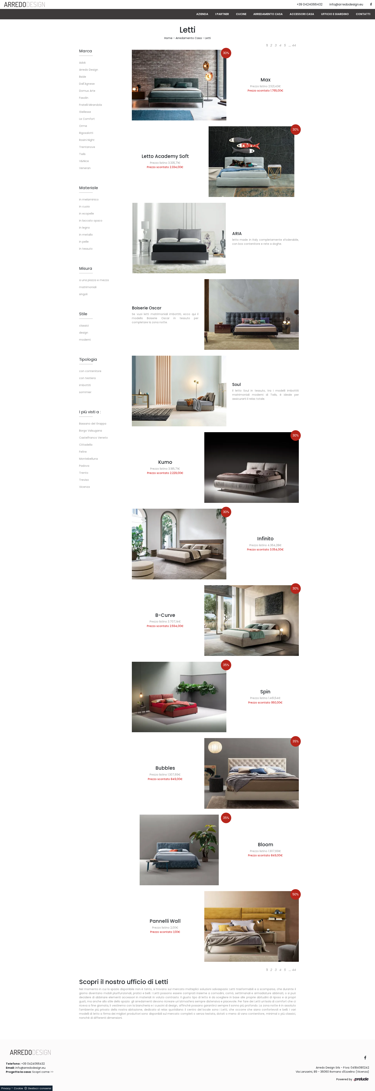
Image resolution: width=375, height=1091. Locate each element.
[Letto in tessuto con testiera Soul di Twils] (179, 391)
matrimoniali (87, 287)
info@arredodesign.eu (30, 1068)
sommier (85, 392)
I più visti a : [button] (90, 412)
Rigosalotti (86, 133)
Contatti (363, 14)
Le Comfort (87, 119)
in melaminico (89, 199)
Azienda (202, 14)
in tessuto (86, 249)
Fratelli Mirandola (90, 105)
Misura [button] (85, 268)
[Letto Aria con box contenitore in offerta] (179, 238)
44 (294, 45)
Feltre (83, 452)
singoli (83, 294)
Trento (83, 473)
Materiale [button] (88, 188)
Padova (84, 466)
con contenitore (90, 371)
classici (84, 326)
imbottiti (85, 385)
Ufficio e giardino (335, 14)
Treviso (84, 480)
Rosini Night (87, 140)
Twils (82, 154)
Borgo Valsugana (90, 431)
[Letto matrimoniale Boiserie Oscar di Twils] (251, 314)
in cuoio (84, 206)
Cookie (18, 1088)
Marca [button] (85, 51)
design (83, 333)
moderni (85, 340)
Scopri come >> (43, 1072)
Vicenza (84, 487)
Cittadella (85, 445)
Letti (208, 38)
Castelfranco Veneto (93, 438)
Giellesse (85, 112)
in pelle (84, 242)
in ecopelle (86, 214)
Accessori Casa (302, 14)
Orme (83, 126)
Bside (82, 77)
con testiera (87, 378)
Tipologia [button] (88, 359)
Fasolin (83, 98)
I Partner (222, 14)
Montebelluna (88, 459)
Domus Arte (87, 91)
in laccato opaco (90, 221)
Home (168, 38)
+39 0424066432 (33, 1064)
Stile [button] (83, 314)
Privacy (6, 1088)
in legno (84, 228)
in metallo (86, 235)
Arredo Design (88, 70)
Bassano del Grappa (92, 424)
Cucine (241, 14)
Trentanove (87, 147)
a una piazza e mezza (94, 280)
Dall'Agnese (87, 84)
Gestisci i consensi (39, 1088)
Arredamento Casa (268, 14)
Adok (82, 63)
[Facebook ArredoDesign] (366, 1058)
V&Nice (84, 161)
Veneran (85, 168)
